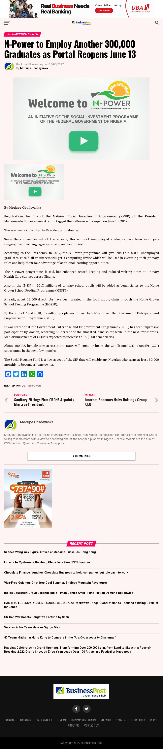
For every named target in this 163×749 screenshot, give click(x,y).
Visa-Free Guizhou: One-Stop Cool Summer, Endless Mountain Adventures (56, 582)
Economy (25, 720)
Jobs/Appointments (83, 720)
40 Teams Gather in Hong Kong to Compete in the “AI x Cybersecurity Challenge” (60, 637)
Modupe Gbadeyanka (34, 68)
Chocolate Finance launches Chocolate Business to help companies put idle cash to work (66, 572)
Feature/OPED (44, 720)
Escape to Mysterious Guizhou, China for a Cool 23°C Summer (47, 562)
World (153, 720)
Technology (137, 720)
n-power (35, 386)
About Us (74, 725)
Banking (10, 720)
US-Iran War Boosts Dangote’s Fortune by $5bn (36, 617)
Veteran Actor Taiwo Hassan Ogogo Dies (32, 627)
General (61, 720)
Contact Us (91, 725)
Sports (120, 720)
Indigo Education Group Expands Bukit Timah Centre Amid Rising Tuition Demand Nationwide (68, 593)
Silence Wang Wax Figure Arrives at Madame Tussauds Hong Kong (50, 552)
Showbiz (106, 720)
